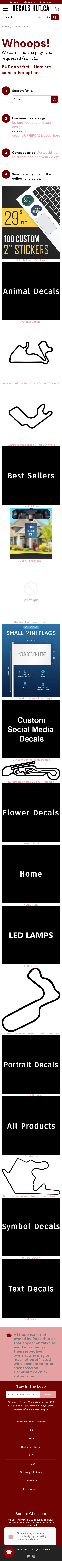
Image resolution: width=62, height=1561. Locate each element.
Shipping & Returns (31, 1472)
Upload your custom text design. (31, 124)
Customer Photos (31, 1446)
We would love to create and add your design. (36, 154)
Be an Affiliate (31, 1489)
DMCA (31, 1438)
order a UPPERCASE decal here (36, 135)
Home (5, 26)
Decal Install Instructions (31, 1421)
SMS (31, 1455)
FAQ (31, 1430)
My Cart (31, 1463)
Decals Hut (25, 1549)
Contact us (31, 1480)
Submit (48, 1394)
